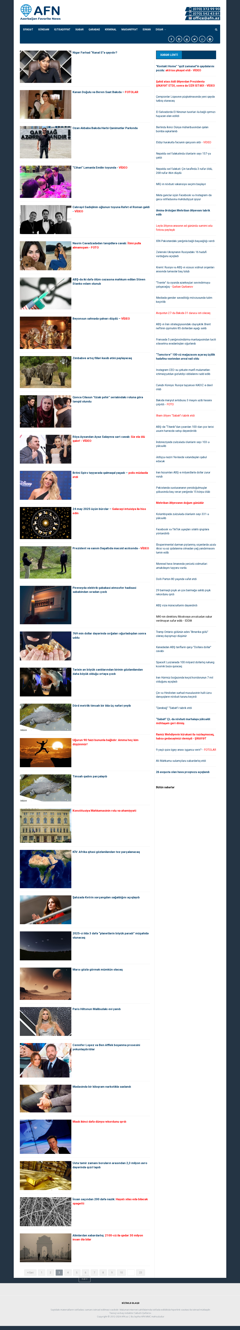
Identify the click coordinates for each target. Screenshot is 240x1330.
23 (140, 1272)
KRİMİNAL (110, 29)
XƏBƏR (79, 29)
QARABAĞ (94, 29)
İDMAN (147, 29)
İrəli (84, 1278)
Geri (31, 1272)
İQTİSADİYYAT (62, 29)
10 (121, 1272)
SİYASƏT (28, 29)
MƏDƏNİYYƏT (129, 29)
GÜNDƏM (43, 29)
